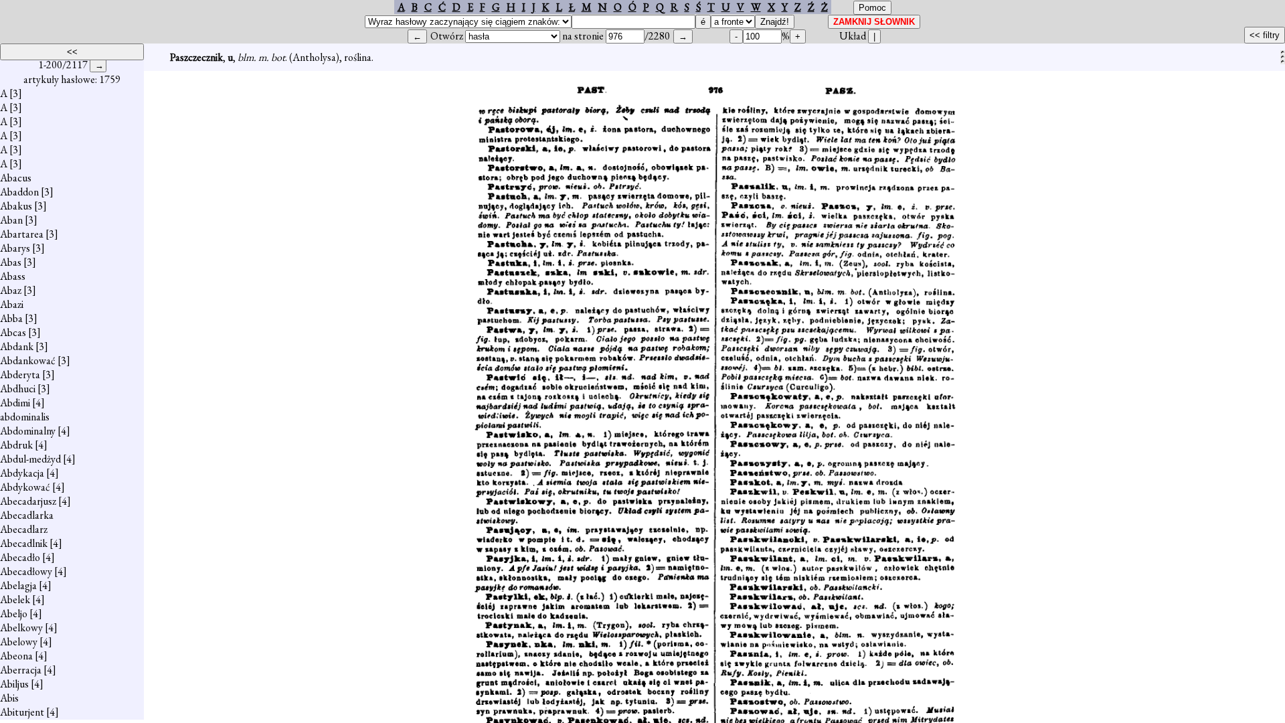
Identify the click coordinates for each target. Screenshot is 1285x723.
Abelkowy (21, 628)
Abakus (16, 206)
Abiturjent (22, 712)
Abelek (15, 599)
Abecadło (20, 557)
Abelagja (18, 585)
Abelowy (18, 642)
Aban (11, 220)
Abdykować (25, 487)
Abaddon (19, 192)
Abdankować (28, 360)
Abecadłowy (26, 571)
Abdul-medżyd (30, 459)
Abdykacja (22, 473)
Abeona (16, 656)
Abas (10, 262)
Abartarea (22, 234)
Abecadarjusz (28, 501)
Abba (11, 318)
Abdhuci (17, 389)
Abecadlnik (24, 543)
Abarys (15, 248)
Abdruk (16, 445)
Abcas (13, 332)
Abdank (16, 346)
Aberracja (20, 670)
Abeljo (13, 614)
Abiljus (14, 684)
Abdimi (15, 403)
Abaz (10, 290)
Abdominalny (28, 431)
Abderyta (20, 375)
